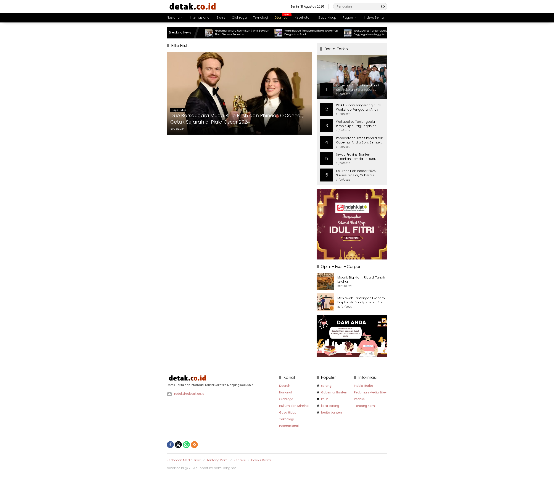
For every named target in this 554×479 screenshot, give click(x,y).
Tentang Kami (364, 406)
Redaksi (359, 399)
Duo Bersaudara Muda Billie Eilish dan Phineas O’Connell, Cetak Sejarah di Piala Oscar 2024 (236, 119)
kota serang (330, 406)
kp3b (324, 399)
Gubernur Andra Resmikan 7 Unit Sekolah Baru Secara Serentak (226, 32)
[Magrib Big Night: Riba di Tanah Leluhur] (325, 281)
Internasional (289, 426)
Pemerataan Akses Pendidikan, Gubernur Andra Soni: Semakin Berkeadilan (359, 140)
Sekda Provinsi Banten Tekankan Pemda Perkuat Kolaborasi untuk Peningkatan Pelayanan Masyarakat (359, 157)
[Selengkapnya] (221, 378)
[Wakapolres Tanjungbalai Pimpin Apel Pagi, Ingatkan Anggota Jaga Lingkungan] (331, 33)
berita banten (331, 412)
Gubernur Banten (334, 392)
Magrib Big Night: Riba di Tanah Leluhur (361, 279)
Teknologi (286, 419)
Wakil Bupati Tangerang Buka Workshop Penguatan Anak (295, 32)
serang (326, 386)
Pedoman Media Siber (370, 392)
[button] (382, 6)
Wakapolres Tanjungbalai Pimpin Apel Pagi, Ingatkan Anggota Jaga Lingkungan (363, 32)
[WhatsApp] (186, 444)
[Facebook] (170, 444)
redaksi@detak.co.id (189, 393)
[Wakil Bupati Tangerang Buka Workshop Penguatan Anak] (262, 33)
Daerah (284, 386)
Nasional (285, 392)
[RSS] (194, 444)
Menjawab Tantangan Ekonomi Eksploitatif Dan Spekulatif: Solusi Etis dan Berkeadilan (362, 300)
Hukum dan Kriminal (294, 406)
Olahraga (286, 399)
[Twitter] (178, 444)
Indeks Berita (363, 386)
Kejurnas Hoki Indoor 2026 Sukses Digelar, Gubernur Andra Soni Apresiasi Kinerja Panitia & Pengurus (357, 173)
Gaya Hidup (178, 110)
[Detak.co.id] (193, 6)
